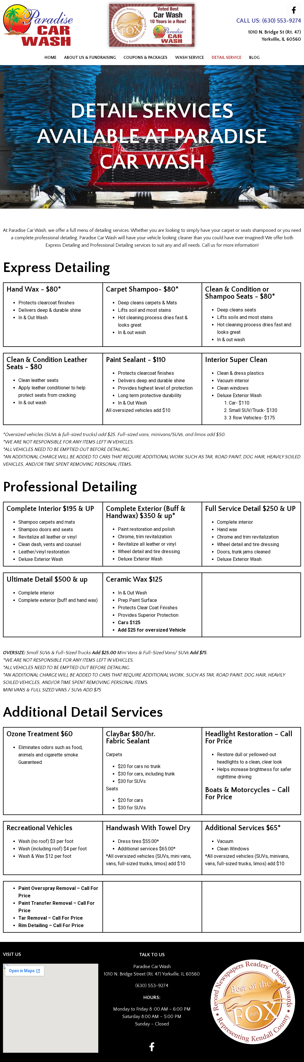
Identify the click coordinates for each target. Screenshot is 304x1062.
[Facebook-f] (294, 10)
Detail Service (226, 57)
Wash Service (189, 57)
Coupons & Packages (145, 57)
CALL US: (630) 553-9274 (268, 21)
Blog (254, 57)
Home (50, 57)
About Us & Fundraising (90, 57)
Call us (208, 245)
